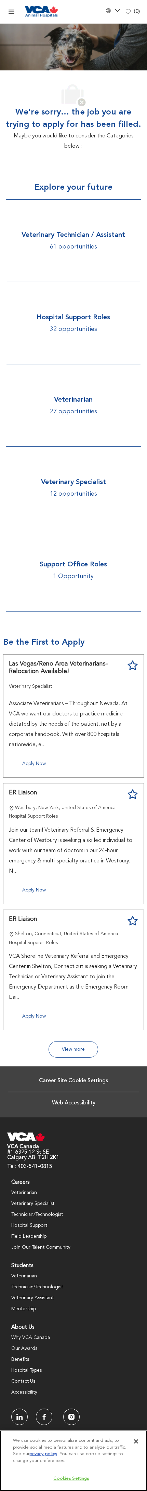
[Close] (136, 1441)
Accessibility (24, 1392)
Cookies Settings (71, 1478)
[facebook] (19, 1417)
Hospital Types (26, 1370)
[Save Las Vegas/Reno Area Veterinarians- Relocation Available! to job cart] (132, 665)
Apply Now (34, 763)
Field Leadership (28, 1236)
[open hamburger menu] (11, 11)
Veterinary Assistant (32, 1297)
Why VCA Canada (30, 1337)
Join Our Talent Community (40, 1247)
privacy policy (43, 1454)
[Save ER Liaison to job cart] (132, 794)
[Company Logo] (41, 12)
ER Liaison (23, 793)
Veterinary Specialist (32, 1203)
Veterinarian (24, 1192)
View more (73, 1049)
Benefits (20, 1359)
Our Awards (24, 1348)
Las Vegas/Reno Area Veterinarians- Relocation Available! (58, 668)
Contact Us (23, 1381)
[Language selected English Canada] (112, 10)
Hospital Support (29, 1225)
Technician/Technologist (37, 1214)
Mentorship (23, 1308)
